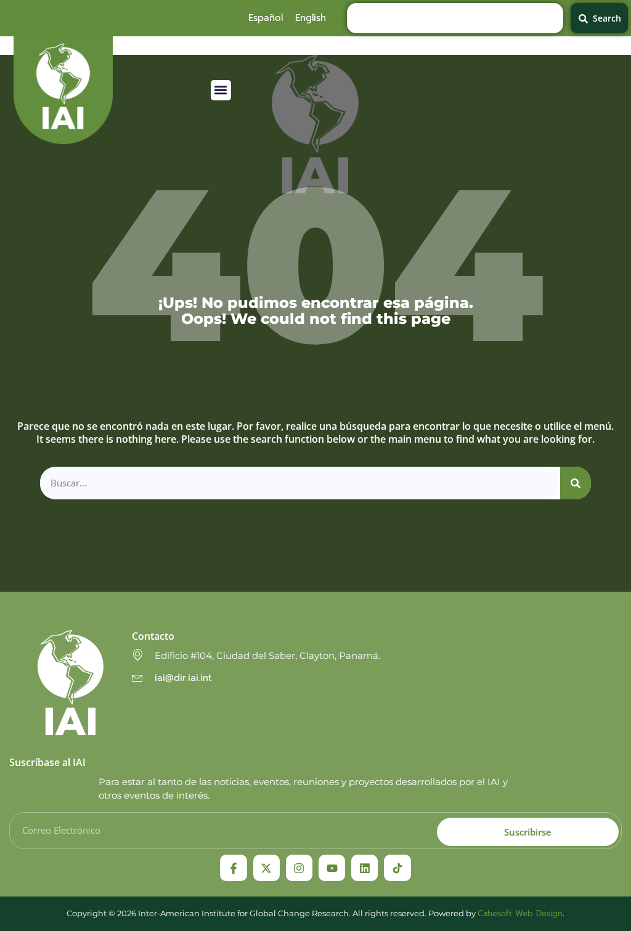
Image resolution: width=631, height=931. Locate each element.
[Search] (575, 483)
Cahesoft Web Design (520, 913)
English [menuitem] (310, 18)
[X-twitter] (266, 868)
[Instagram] (299, 868)
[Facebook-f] (233, 868)
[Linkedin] (364, 868)
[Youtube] (332, 868)
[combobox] (455, 18)
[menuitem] (265, 17)
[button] (221, 90)
